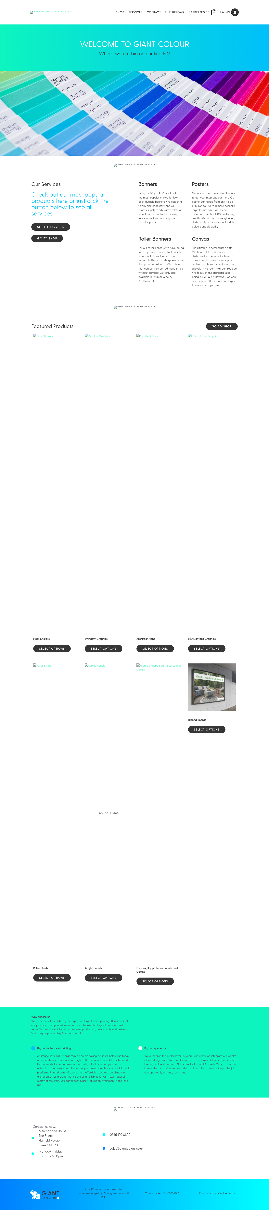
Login (225, 11)
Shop (120, 12)
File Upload (174, 12)
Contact (154, 12)
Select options (52, 648)
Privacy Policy (207, 1193)
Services (136, 12)
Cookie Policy (226, 1193)
